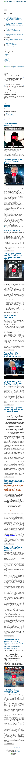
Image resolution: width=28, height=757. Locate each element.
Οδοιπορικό (6, 58)
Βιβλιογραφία (7, 61)
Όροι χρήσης (17, 751)
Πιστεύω (5, 55)
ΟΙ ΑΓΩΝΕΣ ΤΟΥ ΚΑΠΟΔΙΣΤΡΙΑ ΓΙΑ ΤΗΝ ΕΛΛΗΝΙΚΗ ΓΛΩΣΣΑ (11, 691)
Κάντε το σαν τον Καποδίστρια (10, 316)
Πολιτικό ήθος (8, 113)
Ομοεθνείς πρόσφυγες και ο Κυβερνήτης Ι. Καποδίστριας (14, 481)
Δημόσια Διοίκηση (9, 114)
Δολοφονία (8, 116)
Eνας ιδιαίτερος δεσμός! (12, 231)
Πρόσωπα (6, 60)
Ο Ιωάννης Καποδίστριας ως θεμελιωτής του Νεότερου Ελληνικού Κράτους (14, 383)
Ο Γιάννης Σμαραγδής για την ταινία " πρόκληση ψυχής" (13, 161)
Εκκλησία (8, 118)
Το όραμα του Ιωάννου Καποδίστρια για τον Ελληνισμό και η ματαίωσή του (13, 642)
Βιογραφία (6, 54)
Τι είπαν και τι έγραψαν (9, 57)
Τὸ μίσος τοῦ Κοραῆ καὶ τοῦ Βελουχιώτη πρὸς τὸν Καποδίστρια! (13, 548)
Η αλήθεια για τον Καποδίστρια (10, 124)
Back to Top (16, 747)
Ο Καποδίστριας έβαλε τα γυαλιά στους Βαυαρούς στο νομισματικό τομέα (14, 409)
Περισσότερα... (9, 250)
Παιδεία (18, 646)
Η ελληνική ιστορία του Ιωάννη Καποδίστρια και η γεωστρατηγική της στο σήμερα (13, 256)
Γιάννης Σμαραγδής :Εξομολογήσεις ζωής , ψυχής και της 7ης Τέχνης (13, 354)
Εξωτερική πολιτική (10, 115)
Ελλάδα (6, 59)
